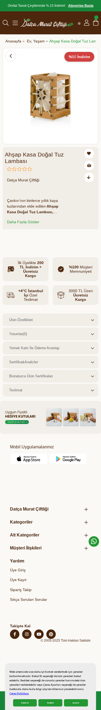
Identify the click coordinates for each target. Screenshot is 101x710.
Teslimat (15, 390)
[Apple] (29, 459)
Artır (39, 238)
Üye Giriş (18, 570)
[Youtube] (39, 634)
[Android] (68, 459)
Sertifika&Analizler (23, 362)
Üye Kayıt (18, 580)
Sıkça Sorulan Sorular (28, 599)
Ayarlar (75, 703)
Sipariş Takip (21, 590)
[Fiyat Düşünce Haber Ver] (89, 177)
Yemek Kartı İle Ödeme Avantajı (34, 348)
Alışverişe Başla (80, 6)
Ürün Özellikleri (21, 320)
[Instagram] (27, 634)
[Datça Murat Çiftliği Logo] (46, 23)
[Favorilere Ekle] (89, 153)
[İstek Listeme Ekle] (89, 165)
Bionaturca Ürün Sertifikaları (31, 376)
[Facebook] (14, 634)
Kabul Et (25, 703)
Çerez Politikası (19, 693)
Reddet (50, 703)
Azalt (10, 238)
